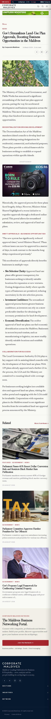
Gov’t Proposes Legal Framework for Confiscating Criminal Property (19, 587)
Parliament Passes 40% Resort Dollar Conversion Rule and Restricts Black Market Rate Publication (25, 469)
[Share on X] (37, 52)
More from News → (42, 423)
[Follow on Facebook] (4, 681)
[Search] (42, 6)
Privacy (7, 714)
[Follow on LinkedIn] (20, 681)
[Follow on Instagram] (15, 681)
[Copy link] (47, 52)
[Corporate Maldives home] (9, 6)
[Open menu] (47, 6)
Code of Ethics (16, 714)
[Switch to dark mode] (38, 6)
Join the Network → (25, 643)
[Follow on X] (10, 681)
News (4, 24)
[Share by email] (42, 52)
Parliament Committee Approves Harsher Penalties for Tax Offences (21, 530)
